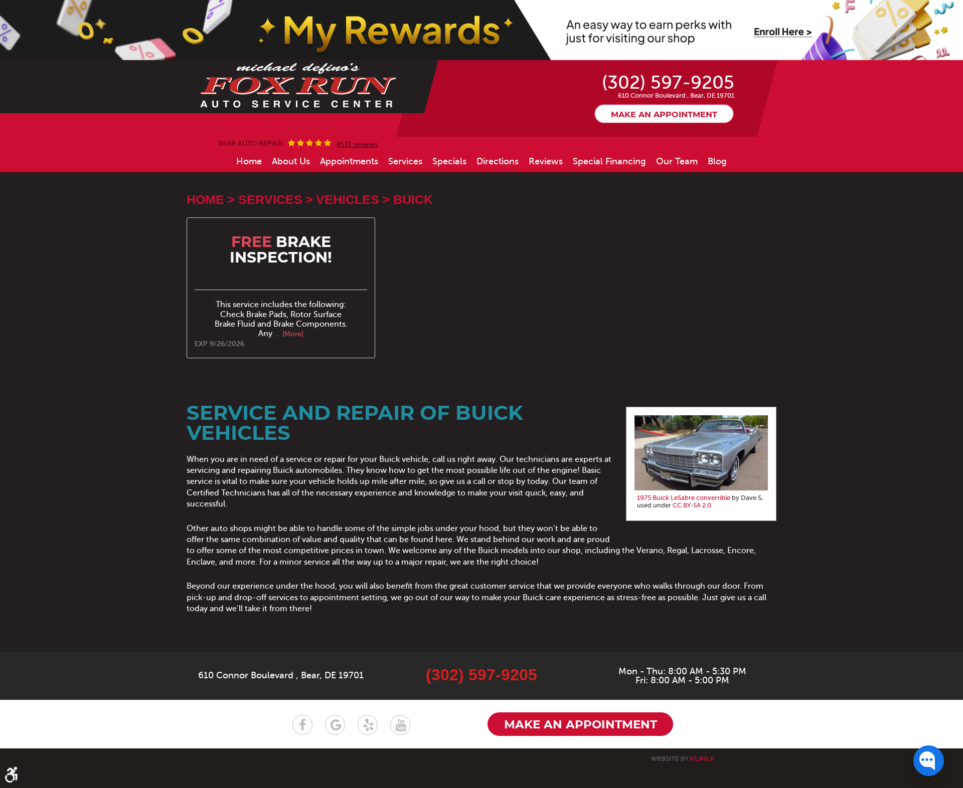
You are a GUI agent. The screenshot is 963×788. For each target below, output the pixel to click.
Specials (449, 161)
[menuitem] (249, 161)
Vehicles (347, 199)
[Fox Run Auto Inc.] (298, 86)
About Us (291, 161)
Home (249, 161)
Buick (413, 199)
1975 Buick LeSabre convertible (683, 497)
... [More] (287, 334)
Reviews (546, 161)
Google (335, 725)
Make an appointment (664, 115)
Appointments (349, 161)
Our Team (677, 161)
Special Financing (609, 161)
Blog (717, 161)
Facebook (302, 725)
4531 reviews (357, 144)
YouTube (400, 725)
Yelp (368, 725)
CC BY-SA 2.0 (692, 505)
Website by (682, 758)
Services (405, 161)
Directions (497, 161)
